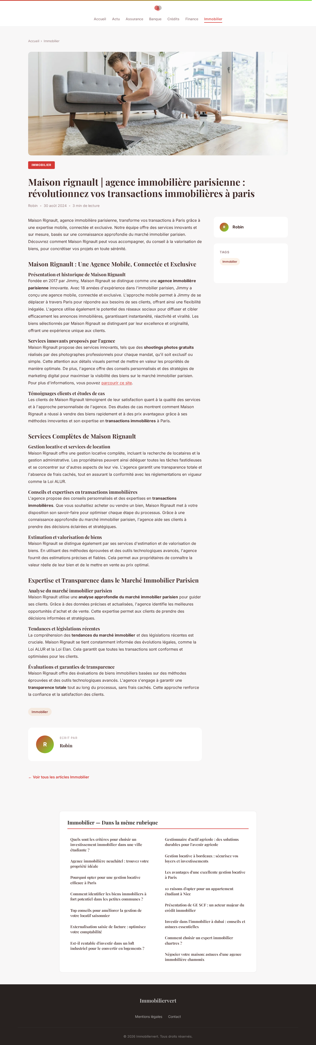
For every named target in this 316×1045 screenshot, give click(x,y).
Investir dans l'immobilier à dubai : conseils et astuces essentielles (205, 924)
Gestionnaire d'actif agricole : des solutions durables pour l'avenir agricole (202, 842)
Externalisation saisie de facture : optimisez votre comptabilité (108, 929)
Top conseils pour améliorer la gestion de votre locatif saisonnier (106, 913)
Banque (155, 19)
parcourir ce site (116, 382)
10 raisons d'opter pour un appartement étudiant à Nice (199, 891)
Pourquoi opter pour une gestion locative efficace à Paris (105, 880)
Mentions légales (148, 1016)
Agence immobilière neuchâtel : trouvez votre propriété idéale (109, 864)
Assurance (134, 19)
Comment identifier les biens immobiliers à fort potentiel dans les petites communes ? (108, 896)
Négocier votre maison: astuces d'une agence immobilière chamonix (203, 957)
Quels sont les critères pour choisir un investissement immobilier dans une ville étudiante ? (106, 844)
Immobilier (213, 19)
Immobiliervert (158, 1000)
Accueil (100, 19)
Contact (174, 1016)
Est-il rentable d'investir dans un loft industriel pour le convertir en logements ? (107, 946)
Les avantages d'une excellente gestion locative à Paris (205, 875)
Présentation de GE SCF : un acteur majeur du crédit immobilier (204, 907)
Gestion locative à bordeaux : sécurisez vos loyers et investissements (201, 858)
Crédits (173, 19)
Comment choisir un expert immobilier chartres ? (199, 940)
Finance (191, 19)
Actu (116, 19)
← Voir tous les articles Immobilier (58, 777)
